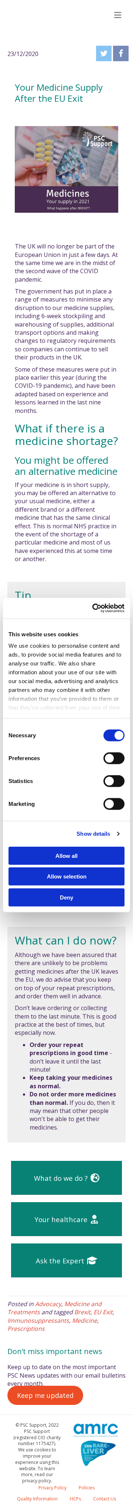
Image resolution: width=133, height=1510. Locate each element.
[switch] (114, 758)
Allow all (66, 855)
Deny (66, 897)
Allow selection (66, 876)
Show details (93, 834)
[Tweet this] (104, 53)
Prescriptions (26, 1329)
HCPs (75, 1499)
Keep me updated (45, 1395)
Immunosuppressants (38, 1320)
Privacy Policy (52, 1488)
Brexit (82, 1312)
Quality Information (37, 1499)
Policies (87, 1488)
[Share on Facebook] (121, 53)
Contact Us (104, 1499)
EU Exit (103, 1312)
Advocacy (48, 1304)
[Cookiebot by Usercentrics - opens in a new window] (94, 608)
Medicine (84, 1320)
